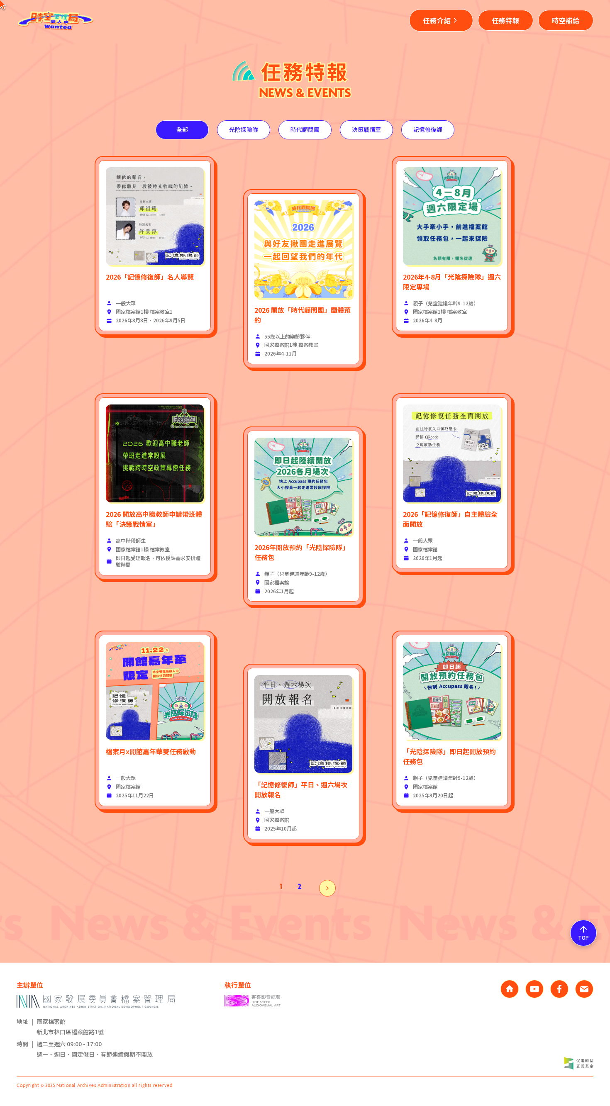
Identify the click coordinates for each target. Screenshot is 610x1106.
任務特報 (506, 20)
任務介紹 (437, 20)
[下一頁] (327, 888)
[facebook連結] (559, 989)
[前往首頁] (56, 20)
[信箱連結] (584, 989)
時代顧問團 (305, 129)
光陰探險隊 (243, 129)
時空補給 (566, 20)
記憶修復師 (427, 129)
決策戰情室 (366, 129)
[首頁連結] (509, 989)
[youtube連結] (534, 989)
